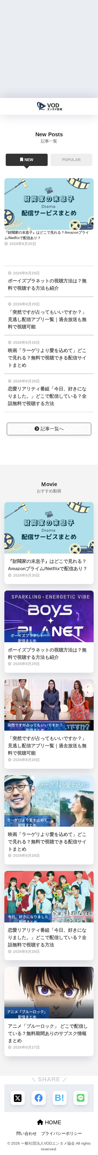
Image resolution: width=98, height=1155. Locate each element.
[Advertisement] (49, 49)
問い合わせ (26, 1133)
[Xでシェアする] (18, 1098)
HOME (52, 1122)
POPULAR (71, 160)
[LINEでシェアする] (81, 1098)
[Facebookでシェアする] (39, 1098)
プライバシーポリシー (61, 1133)
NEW (28, 160)
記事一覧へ (52, 428)
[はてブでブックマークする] (60, 1098)
